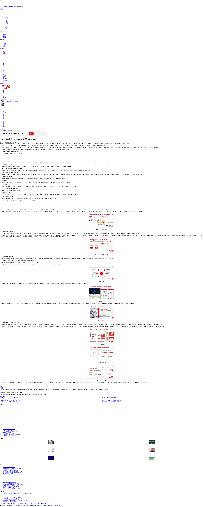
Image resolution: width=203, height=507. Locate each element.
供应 (3, 90)
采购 (3, 63)
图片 (3, 69)
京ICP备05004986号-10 (25, 505)
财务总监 (4, 426)
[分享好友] (2, 129)
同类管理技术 (2, 396)
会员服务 (4, 44)
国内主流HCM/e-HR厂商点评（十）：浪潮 (10, 489)
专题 (3, 68)
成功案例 (4, 36)
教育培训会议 (5, 80)
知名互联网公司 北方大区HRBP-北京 (9, 435)
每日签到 (4, 46)
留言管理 (6, 29)
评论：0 (16, 142)
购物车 (1, 9)
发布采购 (6, 16)
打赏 (1, 386)
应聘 (14, 101)
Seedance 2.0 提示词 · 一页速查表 (9, 467)
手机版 (11, 4)
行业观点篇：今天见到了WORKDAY (9, 482)
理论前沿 (4, 76)
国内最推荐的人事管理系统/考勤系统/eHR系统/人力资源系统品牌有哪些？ (16, 500)
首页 (1, 10)
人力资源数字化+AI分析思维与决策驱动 (10, 501)
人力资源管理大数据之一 (7, 479)
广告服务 (4, 43)
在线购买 (4, 37)
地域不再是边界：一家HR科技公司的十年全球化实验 (12, 497)
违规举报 (45, 503)
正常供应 (6, 23)
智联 (17, 101)
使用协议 (21, 503)
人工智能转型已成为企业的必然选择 (9, 469)
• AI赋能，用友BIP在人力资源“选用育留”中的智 (9, 401)
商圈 (3, 124)
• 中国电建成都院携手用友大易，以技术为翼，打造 (10, 400)
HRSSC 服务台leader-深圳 (7, 430)
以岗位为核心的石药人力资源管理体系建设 (11, 486)
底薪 (12, 101)
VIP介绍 (4, 34)
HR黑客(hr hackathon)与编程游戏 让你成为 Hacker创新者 (13, 484)
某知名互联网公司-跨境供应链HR (9, 433)
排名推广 (34, 503)
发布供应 (6, 21)
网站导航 (2, 83)
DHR (6, 385)
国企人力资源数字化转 (153, 461)
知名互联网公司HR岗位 (7, 436)
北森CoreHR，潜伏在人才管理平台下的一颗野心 (12, 488)
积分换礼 (4, 45)
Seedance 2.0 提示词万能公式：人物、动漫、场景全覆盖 (13, 468)
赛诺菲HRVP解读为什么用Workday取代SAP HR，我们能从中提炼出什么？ (16, 474)
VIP (1, 31)
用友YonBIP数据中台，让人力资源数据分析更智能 (12, 485)
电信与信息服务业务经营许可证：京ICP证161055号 (50, 505)
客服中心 (2, 48)
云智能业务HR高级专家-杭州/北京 (9, 429)
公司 (3, 81)
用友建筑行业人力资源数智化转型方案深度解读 (11, 470)
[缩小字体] (2, 142)
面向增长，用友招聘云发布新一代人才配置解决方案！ (13, 471)
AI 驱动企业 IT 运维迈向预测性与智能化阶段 (11, 499)
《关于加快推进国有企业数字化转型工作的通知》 (12, 472)
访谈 (3, 77)
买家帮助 (4, 52)
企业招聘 (6, 28)
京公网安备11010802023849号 (34, 505)
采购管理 (6, 17)
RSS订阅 (4, 56)
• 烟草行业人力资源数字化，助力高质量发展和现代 (111, 400)
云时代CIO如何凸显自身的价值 (8, 487)
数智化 (16, 385)
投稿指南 (13, 503)
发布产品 (2, 100)
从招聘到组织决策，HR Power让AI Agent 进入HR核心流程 (13, 498)
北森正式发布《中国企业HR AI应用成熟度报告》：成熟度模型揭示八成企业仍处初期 (18, 493)
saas (15, 101)
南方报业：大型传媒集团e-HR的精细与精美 (11, 483)
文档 (3, 71)
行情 (3, 64)
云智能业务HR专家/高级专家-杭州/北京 (10, 431)
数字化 (19, 385)
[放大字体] (0, 142)
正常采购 (6, 18)
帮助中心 (4, 51)
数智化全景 (10, 130)
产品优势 (4, 35)
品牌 (3, 70)
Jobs (3, 66)
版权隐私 (26, 503)
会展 (3, 65)
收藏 (1, 387)
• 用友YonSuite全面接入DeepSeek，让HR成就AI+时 (10, 397)
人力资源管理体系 (8, 101)
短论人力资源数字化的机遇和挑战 (9, 473)
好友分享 (4, 387)
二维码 (2, 8)
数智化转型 (13, 385)
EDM (3, 79)
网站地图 (30, 503)
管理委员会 (5, 78)
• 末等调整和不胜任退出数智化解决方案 (109, 397)
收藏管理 (6, 19)
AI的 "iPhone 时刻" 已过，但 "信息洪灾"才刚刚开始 (12, 496)
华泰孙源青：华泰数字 (52, 461)
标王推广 (4, 42)
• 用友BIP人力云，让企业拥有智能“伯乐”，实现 (110, 401)
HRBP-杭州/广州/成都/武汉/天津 (8, 432)
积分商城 (42, 503)
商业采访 (8, 503)
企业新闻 (6, 27)
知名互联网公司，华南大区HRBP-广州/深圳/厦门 (12, 434)
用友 (4, 385)
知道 (3, 67)
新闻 (3, 74)
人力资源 (9, 385)
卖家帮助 (4, 53)
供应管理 (6, 22)
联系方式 (17, 503)
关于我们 (4, 503)
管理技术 (4, 75)
